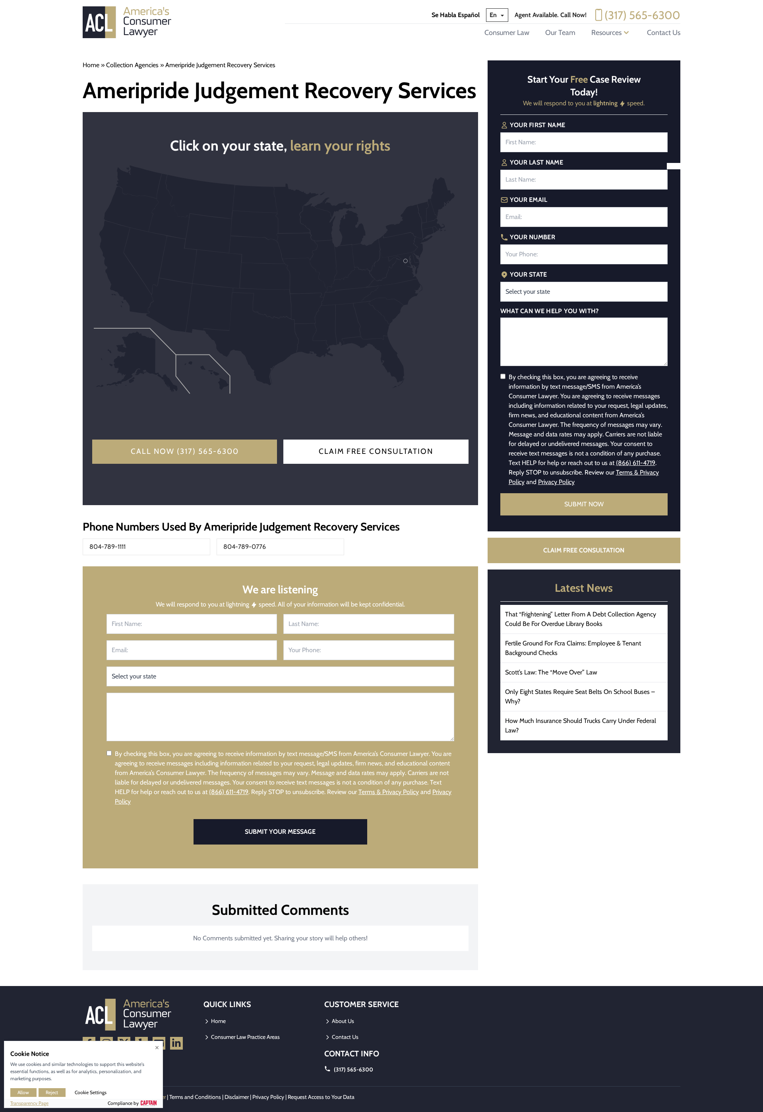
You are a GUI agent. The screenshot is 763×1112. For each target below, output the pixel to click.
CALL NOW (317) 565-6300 (185, 451)
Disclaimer (237, 1096)
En (494, 15)
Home (91, 65)
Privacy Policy (556, 482)
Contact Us (663, 32)
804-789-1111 (107, 546)
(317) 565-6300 (642, 15)
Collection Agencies (132, 65)
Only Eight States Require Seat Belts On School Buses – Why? (580, 696)
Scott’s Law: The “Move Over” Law (551, 672)
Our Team (560, 32)
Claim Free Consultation (376, 451)
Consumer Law (506, 32)
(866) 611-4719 (228, 792)
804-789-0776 (244, 546)
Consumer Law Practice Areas (245, 1036)
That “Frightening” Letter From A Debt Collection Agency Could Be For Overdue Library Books (580, 619)
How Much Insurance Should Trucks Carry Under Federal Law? (580, 725)
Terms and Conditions (195, 1096)
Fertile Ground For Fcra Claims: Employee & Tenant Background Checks (573, 648)
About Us (342, 1021)
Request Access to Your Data (321, 1096)
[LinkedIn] (176, 1043)
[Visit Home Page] (129, 22)
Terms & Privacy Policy (388, 792)
